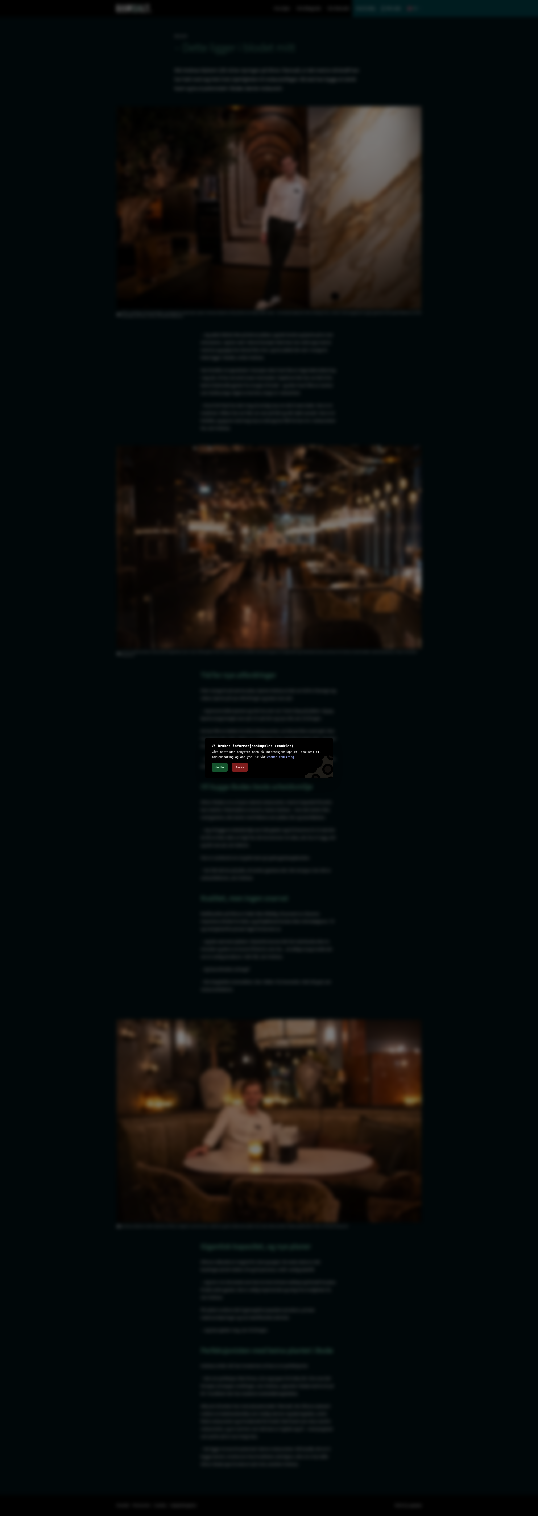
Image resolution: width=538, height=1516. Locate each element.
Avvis (240, 767)
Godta (219, 767)
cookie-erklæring (280, 757)
